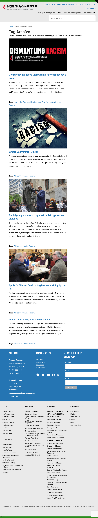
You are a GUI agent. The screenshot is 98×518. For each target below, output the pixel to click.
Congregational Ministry (54, 466)
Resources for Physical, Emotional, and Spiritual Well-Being (34, 445)
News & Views (74, 411)
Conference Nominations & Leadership (11, 456)
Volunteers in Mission (54, 463)
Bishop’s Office (7, 411)
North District (40, 359)
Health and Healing (53, 425)
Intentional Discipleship (33, 455)
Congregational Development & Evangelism (57, 476)
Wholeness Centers (31, 452)
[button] (96, 2)
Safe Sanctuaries (30, 449)
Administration (7, 445)
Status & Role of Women (55, 438)
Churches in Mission (54, 446)
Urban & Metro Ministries (55, 495)
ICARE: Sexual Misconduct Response (33, 422)
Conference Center (8, 414)
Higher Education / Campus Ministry (56, 459)
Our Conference (7, 425)
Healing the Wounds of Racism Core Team (30, 102)
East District (40, 365)
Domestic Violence (53, 422)
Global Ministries (53, 456)
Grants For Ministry (8, 463)
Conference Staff (8, 417)
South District (40, 362)
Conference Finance (9, 453)
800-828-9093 (17, 370)
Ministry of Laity (52, 480)
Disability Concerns (53, 417)
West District (40, 368)
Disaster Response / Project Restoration (56, 452)
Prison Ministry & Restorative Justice (57, 431)
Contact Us (6, 419)
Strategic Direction (8, 422)
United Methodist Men (54, 490)
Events (71, 422)
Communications (30, 431)
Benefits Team (7, 450)
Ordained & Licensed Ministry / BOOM (57, 483)
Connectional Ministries (57, 411)
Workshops (30, 319)
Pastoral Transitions (31, 438)
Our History (6, 428)
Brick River (91, 9)
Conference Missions (54, 449)
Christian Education (53, 473)
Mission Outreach (54, 440)
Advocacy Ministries (55, 414)
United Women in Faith (54, 492)
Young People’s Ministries (56, 498)
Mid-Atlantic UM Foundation (34, 428)
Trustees (5, 472)
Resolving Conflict (31, 441)
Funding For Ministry (9, 460)
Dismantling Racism (54, 419)
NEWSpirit (72, 414)
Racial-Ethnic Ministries (55, 435)
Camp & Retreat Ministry (55, 443)
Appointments (7, 433)
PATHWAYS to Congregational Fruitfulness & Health (35, 434)
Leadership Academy (32, 425)
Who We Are (6, 431)
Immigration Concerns (54, 428)
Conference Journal (31, 411)
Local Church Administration (11, 470)
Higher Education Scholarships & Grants (12, 466)
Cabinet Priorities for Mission (57, 470)
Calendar (72, 419)
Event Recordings (75, 425)
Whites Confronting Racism (24, 176)
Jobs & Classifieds (75, 417)
